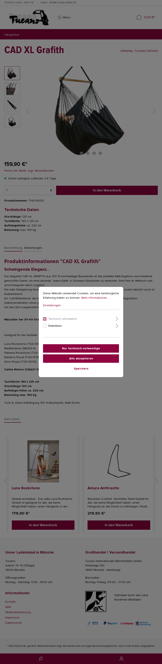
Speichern (81, 368)
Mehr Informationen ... (95, 298)
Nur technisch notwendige (81, 348)
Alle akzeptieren (81, 358)
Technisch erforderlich (62, 319)
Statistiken (55, 326)
